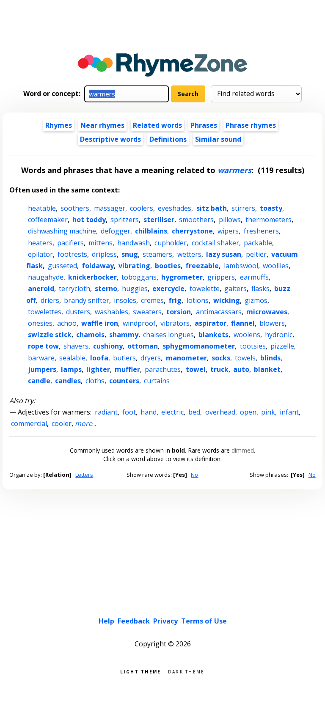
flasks (260, 288)
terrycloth (74, 288)
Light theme (140, 671)
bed (194, 412)
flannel (243, 323)
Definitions (168, 139)
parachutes (163, 369)
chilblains (151, 231)
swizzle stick (50, 334)
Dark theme (186, 671)
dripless (104, 254)
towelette (205, 288)
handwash (133, 242)
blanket (267, 369)
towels (245, 358)
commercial (29, 423)
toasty (271, 208)
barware (41, 358)
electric (172, 412)
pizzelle (282, 346)
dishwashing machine (62, 231)
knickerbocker (92, 277)
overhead (220, 412)
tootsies (253, 346)
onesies (40, 323)
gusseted (62, 265)
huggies (135, 288)
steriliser (158, 219)
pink (268, 412)
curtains (157, 380)
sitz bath (211, 208)
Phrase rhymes (251, 125)
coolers (141, 208)
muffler (127, 369)
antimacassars (219, 311)
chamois (90, 334)
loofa (99, 358)
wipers (228, 231)
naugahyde (45, 277)
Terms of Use (204, 621)
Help (106, 621)
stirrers (243, 208)
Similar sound (218, 139)
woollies (276, 265)
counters (124, 380)
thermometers (268, 219)
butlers (124, 358)
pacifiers (70, 242)
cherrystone (192, 231)
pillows (230, 219)
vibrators (175, 323)
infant (289, 412)
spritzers (124, 219)
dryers (150, 358)
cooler (62, 423)
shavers (75, 346)
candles (68, 380)
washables (111, 311)
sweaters (147, 311)
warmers (234, 170)
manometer (186, 358)
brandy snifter (86, 300)
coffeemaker (48, 219)
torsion (178, 311)
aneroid (41, 288)
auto (241, 369)
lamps (71, 369)
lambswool (241, 265)
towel (196, 369)
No (194, 474)
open (248, 412)
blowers (272, 323)
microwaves (266, 311)
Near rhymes (102, 125)
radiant (106, 412)
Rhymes (58, 125)
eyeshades (174, 208)
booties (168, 265)
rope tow (43, 346)
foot (129, 412)
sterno (106, 288)
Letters (84, 474)
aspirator (210, 323)
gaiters (235, 288)
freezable (202, 265)
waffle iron (99, 323)
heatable (42, 208)
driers (50, 300)
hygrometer (182, 277)
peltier (256, 254)
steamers (157, 254)
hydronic (278, 334)
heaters (40, 242)
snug (129, 254)
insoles (125, 300)
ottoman (142, 346)
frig (175, 300)
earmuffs (254, 277)
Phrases (203, 125)
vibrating (134, 265)
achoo (67, 323)
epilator (40, 254)
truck (219, 369)
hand (148, 412)
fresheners (261, 231)
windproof (139, 323)
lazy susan (223, 254)
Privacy (165, 621)
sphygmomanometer (198, 346)
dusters (78, 311)
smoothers (196, 219)
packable (258, 242)
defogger (115, 231)
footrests (72, 254)
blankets (213, 334)
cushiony (108, 346)
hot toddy (89, 219)
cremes (152, 300)
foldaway (98, 265)
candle (39, 380)
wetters (189, 254)
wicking (226, 300)
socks (221, 358)
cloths (95, 380)
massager (109, 208)
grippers (221, 277)
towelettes (44, 311)
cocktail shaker (215, 242)
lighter (98, 369)
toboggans (139, 277)
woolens (247, 334)
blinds (270, 358)
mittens (100, 242)
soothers (75, 208)
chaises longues (168, 334)
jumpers (42, 369)
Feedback (134, 621)
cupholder (170, 242)
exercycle (168, 288)
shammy (123, 334)
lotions (198, 300)
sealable (72, 358)
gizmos (256, 300)
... (85, 423)
